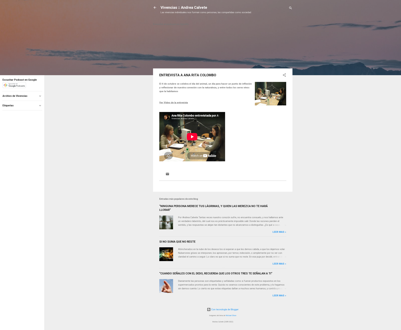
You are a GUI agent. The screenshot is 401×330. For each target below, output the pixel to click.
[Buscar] (290, 8)
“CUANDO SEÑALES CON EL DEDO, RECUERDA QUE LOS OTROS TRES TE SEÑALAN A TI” (215, 273)
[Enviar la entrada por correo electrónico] (167, 175)
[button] (284, 75)
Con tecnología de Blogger (225, 309)
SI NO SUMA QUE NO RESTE (177, 241)
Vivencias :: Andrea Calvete (184, 7)
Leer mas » (279, 232)
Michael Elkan (231, 315)
